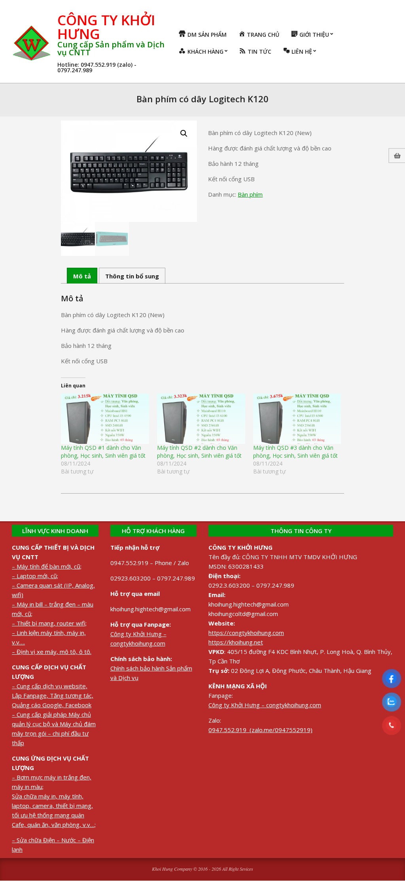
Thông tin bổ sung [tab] (132, 276)
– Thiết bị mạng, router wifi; (49, 623)
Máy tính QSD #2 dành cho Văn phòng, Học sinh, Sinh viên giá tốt (199, 451)
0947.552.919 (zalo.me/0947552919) (260, 730)
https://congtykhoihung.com (246, 633)
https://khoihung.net (235, 642)
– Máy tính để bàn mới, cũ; (46, 566)
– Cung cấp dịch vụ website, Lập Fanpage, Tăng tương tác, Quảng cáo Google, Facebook (52, 695)
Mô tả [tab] (82, 276)
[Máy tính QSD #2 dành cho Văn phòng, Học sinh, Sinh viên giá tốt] (201, 419)
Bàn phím (250, 194)
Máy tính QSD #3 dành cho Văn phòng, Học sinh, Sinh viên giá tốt (295, 451)
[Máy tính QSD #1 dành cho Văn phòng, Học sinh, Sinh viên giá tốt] (105, 419)
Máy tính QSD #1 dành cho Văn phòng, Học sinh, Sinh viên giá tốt (103, 451)
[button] (184, 133)
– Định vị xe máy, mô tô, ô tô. (51, 652)
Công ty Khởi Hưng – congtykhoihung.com (264, 705)
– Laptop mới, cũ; (35, 576)
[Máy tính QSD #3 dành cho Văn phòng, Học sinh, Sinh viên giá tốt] (297, 419)
